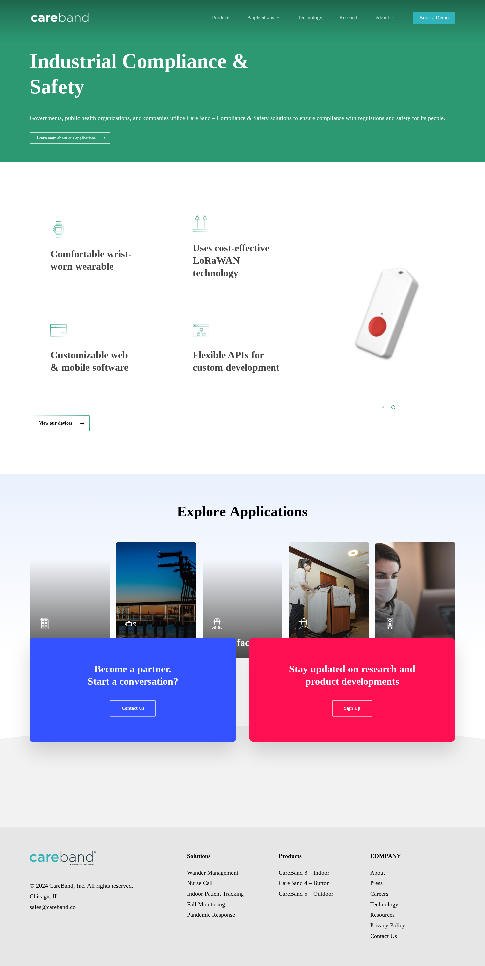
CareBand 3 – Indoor (304, 872)
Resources (382, 915)
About (377, 872)
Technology (384, 904)
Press (376, 883)
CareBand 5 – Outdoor (306, 893)
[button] (70, 138)
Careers (379, 893)
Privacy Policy (387, 925)
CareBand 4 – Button (304, 883)
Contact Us (383, 936)
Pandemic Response (211, 915)
